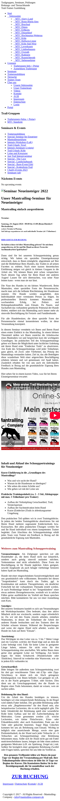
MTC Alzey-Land (24, 19)
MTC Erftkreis (22, 30)
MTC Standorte (15, 122)
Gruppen (11, 63)
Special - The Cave (16, 159)
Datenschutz (20, 102)
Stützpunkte (15, 16)
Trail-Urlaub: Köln (16, 150)
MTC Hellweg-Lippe (25, 41)
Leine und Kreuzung (17, 153)
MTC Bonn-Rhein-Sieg (26, 21)
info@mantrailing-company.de (29, 797)
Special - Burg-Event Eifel (20, 164)
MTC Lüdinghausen (25, 49)
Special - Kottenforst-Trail (20, 167)
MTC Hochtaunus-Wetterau (28, 35)
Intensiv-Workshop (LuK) (20, 142)
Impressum (19, 99)
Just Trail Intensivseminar (19, 156)
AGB (16, 96)
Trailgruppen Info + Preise (26, 66)
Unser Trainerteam (23, 88)
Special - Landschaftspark (19, 161)
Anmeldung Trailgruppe (25, 68)
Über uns (11, 82)
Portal (10, 107)
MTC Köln (20, 38)
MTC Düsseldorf (23, 32)
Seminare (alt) (14, 172)
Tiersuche (12, 77)
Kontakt (17, 93)
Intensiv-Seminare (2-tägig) (20, 147)
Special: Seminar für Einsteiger (22, 136)
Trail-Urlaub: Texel (16, 145)
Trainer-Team (13, 79)
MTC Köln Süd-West (25, 43)
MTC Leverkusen (24, 46)
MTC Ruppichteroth (25, 57)
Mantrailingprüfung (16, 139)
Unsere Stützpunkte (23, 85)
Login (16, 104)
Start (9, 13)
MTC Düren (21, 27)
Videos (17, 90)
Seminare (11, 71)
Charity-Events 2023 (17, 170)
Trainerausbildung (16, 74)
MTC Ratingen (22, 54)
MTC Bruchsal (22, 24)
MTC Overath (22, 52)
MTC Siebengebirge (25, 60)
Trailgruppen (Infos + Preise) (21, 119)
